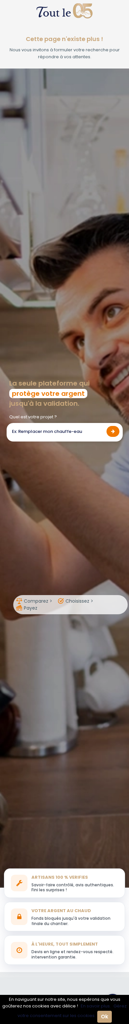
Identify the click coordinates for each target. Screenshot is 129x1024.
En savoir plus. (96, 1006)
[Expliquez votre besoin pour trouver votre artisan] (113, 431)
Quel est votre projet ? (33, 417)
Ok (104, 1016)
